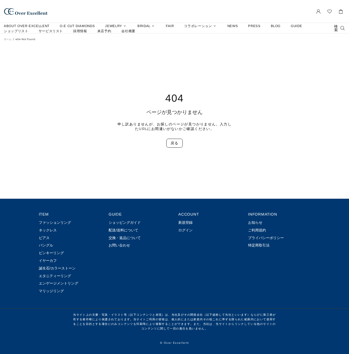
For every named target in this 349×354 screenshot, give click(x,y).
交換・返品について (125, 238)
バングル (46, 245)
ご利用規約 (257, 230)
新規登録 (185, 222)
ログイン (185, 230)
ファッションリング (55, 222)
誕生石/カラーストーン (57, 268)
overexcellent (26, 11)
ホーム (7, 39)
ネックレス (48, 230)
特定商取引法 (259, 245)
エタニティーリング (55, 276)
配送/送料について (123, 230)
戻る (174, 143)
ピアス (44, 238)
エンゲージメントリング (58, 283)
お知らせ (255, 222)
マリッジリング (51, 291)
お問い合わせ (119, 245)
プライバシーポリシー (266, 238)
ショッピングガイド (125, 222)
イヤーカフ (48, 260)
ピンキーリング (51, 253)
